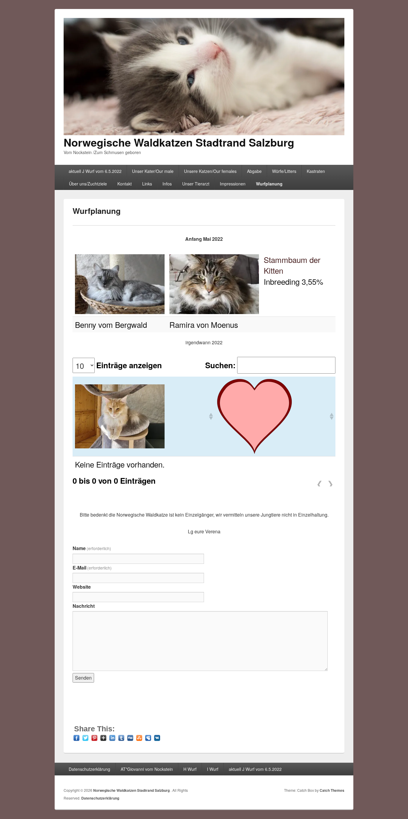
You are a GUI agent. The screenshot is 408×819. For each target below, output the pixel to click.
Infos (167, 184)
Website (82, 586)
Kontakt (124, 184)
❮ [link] (319, 482)
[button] (210, 416)
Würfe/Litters (284, 171)
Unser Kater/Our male (153, 171)
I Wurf (212, 769)
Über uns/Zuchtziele (88, 184)
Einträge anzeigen (129, 365)
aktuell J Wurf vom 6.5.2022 (95, 171)
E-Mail (92, 567)
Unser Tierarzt (195, 184)
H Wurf (190, 769)
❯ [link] (330, 482)
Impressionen (233, 184)
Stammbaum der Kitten (292, 265)
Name (92, 548)
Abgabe (254, 171)
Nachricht (84, 605)
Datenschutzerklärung (89, 769)
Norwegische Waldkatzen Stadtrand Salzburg (179, 142)
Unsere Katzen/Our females (210, 171)
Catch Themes (332, 790)
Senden (83, 677)
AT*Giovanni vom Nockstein (147, 769)
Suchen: (220, 365)
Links (147, 184)
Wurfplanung (269, 184)
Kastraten (316, 171)
